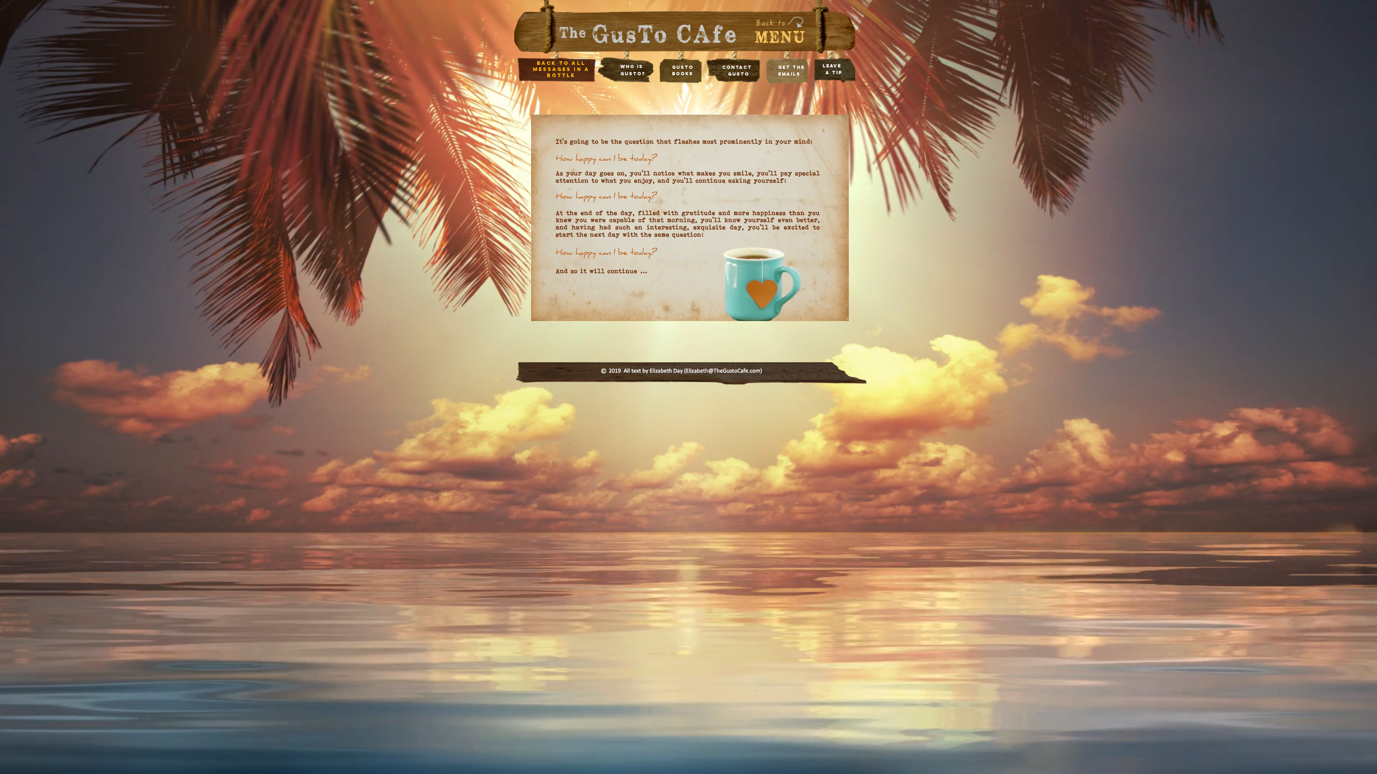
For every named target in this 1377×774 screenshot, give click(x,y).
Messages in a (561, 69)
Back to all (561, 63)
